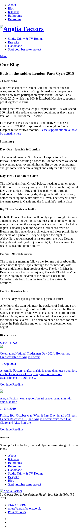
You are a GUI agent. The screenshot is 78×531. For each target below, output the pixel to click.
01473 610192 (17, 505)
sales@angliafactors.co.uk (24, 508)
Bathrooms (15, 15)
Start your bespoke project (24, 49)
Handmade (15, 45)
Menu (3, 56)
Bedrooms (14, 19)
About (12, 5)
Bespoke (13, 42)
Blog (11, 8)
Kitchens (13, 12)
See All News (8, 342)
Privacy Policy (17, 512)
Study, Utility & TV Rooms (25, 38)
